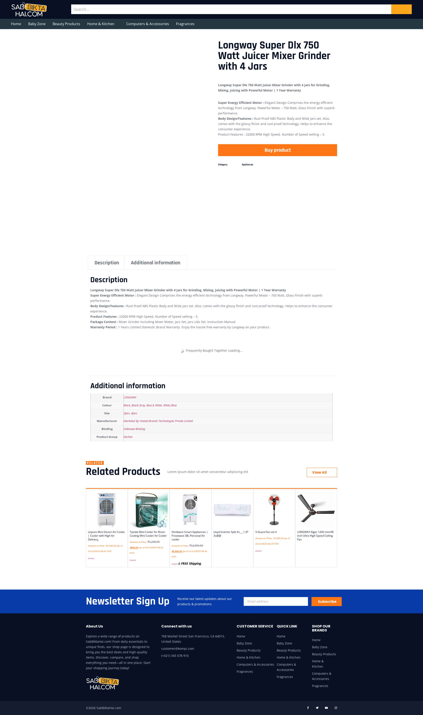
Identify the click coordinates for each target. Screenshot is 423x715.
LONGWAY (130, 397)
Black (127, 405)
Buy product (278, 150)
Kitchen (128, 437)
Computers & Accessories (147, 23)
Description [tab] (107, 262)
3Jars (127, 413)
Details (91, 558)
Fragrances (185, 23)
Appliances (247, 164)
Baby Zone (37, 23)
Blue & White (154, 405)
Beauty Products (66, 23)
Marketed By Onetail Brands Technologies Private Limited (158, 421)
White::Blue (170, 405)
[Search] (401, 9)
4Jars (134, 413)
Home (16, 23)
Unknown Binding (134, 429)
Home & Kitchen (100, 23)
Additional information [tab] (155, 262)
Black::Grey (138, 405)
